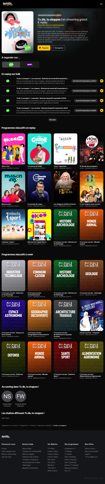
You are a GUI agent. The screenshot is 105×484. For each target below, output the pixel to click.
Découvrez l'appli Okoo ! (37, 242)
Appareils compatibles (30, 468)
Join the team (6, 457)
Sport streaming (70, 462)
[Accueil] (7, 4)
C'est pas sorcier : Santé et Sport (64, 375)
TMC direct (52, 468)
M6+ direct (51, 460)
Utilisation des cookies (30, 457)
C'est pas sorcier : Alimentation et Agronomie (90, 375)
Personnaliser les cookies (31, 462)
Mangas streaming (71, 468)
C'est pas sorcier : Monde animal (90, 243)
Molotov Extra (90, 448)
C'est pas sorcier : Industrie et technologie (12, 294)
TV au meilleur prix (91, 457)
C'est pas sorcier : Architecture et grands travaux (63, 334)
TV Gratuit (68, 454)
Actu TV (67, 471)
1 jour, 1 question (60, 166)
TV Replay (68, 451)
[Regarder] (101, 81)
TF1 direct (51, 448)
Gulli (3, 418)
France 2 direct (53, 451)
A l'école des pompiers (89, 166)
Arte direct (51, 462)
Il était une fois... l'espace (89, 333)
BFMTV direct (52, 471)
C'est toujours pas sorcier (90, 204)
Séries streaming (70, 460)
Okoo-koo (6, 166)
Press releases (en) (9, 451)
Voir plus (52, 120)
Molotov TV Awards (72, 465)
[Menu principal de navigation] (101, 4)
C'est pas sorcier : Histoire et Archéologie (65, 243)
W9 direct (51, 465)
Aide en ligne (26, 448)
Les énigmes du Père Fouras (65, 204)
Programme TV (70, 448)
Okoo (7, 418)
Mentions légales (28, 454)
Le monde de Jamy (35, 204)
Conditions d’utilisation (30, 460)
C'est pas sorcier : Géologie (91, 293)
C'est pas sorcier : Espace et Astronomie (13, 334)
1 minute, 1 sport (8, 242)
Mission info (6, 204)
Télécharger (26, 465)
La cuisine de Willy (35, 166)
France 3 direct (53, 454)
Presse (4, 448)
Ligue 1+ (88, 454)
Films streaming (70, 457)
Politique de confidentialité (31, 451)
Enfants (40, 27)
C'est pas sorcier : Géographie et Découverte (38, 334)
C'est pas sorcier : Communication (35, 294)
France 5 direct (53, 457)
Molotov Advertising (9, 454)
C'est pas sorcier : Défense (12, 374)
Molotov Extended (91, 451)
